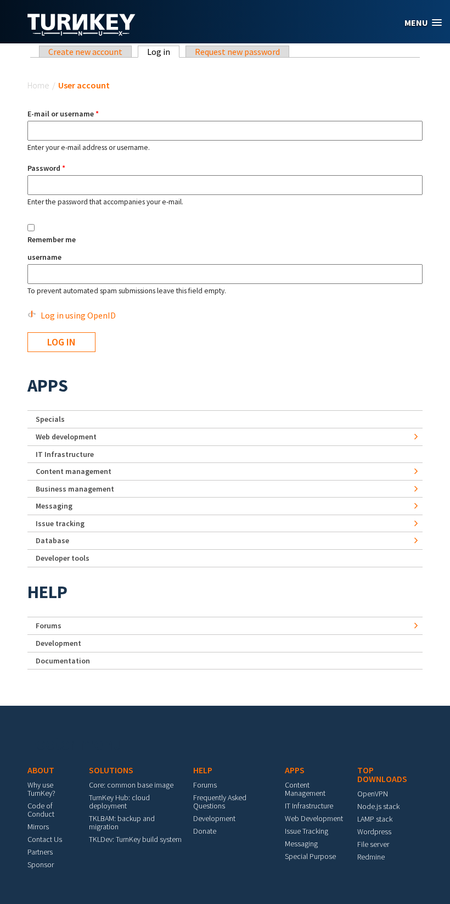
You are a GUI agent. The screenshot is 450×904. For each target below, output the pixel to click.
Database (52, 540)
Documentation (63, 661)
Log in (163, 51)
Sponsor (40, 864)
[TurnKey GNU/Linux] (81, 32)
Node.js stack (378, 806)
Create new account (85, 51)
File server (373, 844)
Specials (50, 419)
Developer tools (62, 558)
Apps (47, 386)
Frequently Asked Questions (219, 802)
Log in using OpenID (78, 315)
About (40, 770)
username (44, 257)
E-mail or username (63, 113)
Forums (48, 625)
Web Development (314, 818)
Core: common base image (131, 785)
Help (47, 592)
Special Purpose (310, 856)
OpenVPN (372, 794)
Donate (204, 831)
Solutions (111, 770)
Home (38, 85)
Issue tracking (60, 523)
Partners (40, 852)
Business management (75, 489)
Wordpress (374, 831)
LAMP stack (374, 819)
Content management (73, 471)
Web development (66, 437)
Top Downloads (382, 774)
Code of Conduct (40, 810)
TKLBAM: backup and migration (122, 822)
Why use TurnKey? (41, 789)
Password (46, 168)
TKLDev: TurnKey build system (135, 839)
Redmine (371, 857)
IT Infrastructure (65, 454)
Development (58, 643)
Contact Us (44, 839)
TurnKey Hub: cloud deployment (119, 802)
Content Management (305, 789)
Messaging (54, 506)
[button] (423, 23)
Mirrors (38, 827)
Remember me (51, 239)
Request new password (237, 51)
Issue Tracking (306, 831)
